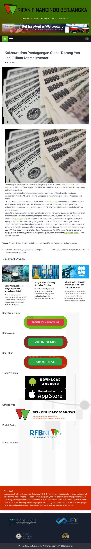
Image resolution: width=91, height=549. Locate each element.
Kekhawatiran (40, 243)
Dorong (12, 243)
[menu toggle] (11, 39)
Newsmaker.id (59, 243)
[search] (87, 38)
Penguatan (68, 232)
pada (7, 187)
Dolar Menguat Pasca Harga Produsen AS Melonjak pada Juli (14, 288)
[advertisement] (45, 28)
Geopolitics (20, 243)
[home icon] (5, 39)
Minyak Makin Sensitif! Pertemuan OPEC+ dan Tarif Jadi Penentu (75, 285)
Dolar (70, 187)
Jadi (32, 243)
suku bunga (52, 201)
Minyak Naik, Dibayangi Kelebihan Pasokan (45, 284)
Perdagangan (71, 243)
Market (50, 243)
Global (27, 243)
